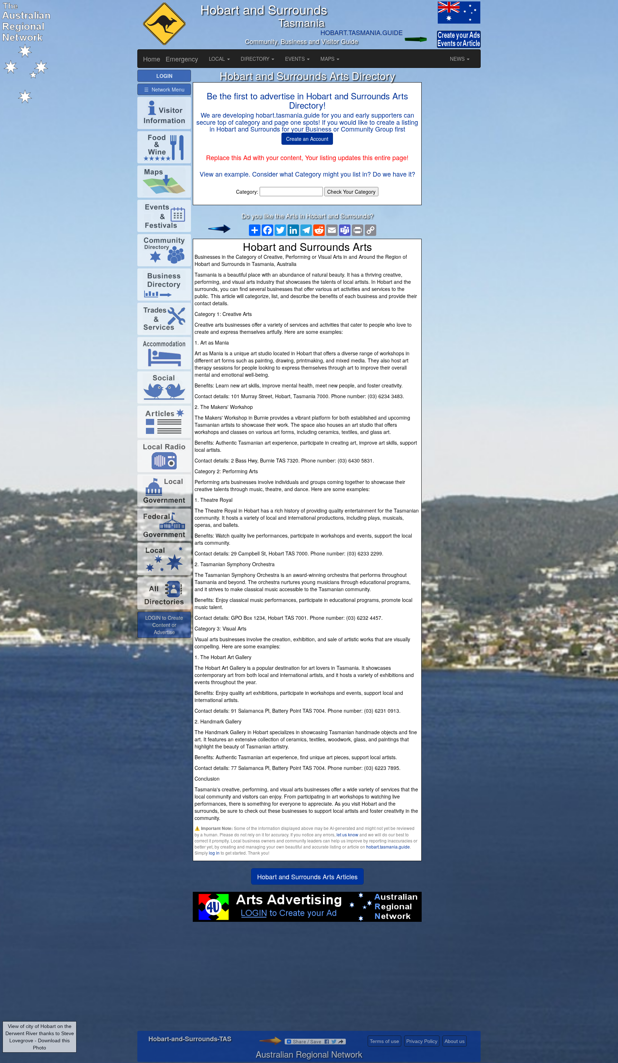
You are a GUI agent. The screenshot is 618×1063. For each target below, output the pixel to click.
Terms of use (384, 1041)
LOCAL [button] (217, 58)
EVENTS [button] (295, 58)
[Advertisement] (307, 979)
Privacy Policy (421, 1041)
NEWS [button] (458, 58)
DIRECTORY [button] (256, 58)
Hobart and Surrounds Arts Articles (307, 876)
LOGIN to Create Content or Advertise (164, 625)
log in (214, 853)
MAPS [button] (328, 58)
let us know (347, 834)
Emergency (182, 58)
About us (455, 1041)
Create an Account (307, 138)
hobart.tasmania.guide (388, 847)
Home (151, 58)
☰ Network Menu (164, 89)
